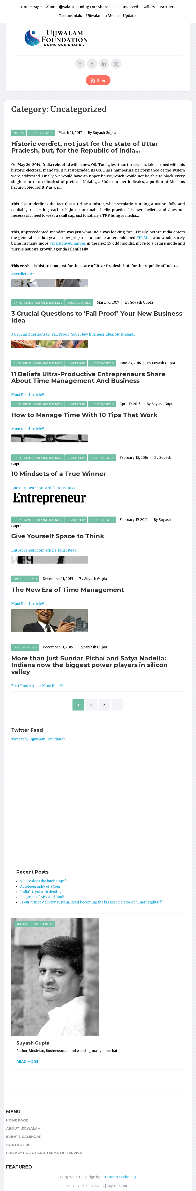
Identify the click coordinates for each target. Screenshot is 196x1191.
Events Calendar (24, 1137)
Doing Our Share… (94, 7)
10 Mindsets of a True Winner (58, 473)
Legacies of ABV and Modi (42, 897)
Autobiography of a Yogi (40, 886)
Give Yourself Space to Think (57, 536)
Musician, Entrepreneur (34, 924)
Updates (130, 15)
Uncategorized (41, 133)
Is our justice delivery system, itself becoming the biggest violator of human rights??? (91, 902)
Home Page (31, 7)
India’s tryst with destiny (41, 892)
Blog (100, 80)
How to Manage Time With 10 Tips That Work (84, 415)
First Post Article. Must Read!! (37, 685)
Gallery (148, 7)
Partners (167, 7)
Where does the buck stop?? (43, 881)
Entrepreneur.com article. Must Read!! (45, 488)
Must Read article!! (27, 394)
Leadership (76, 363)
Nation (19, 133)
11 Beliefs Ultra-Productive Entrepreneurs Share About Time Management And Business (88, 377)
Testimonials (70, 15)
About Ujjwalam (60, 7)
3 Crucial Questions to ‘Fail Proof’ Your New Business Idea (96, 317)
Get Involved (127, 7)
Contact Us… (19, 1145)
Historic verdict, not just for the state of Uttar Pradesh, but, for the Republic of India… (84, 147)
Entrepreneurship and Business (38, 302)
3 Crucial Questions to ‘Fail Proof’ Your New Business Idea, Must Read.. (73, 334)
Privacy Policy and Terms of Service (44, 1153)
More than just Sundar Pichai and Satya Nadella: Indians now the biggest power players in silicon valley (89, 665)
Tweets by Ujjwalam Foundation (38, 739)
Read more (27, 1061)
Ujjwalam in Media (102, 15)
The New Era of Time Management (67, 589)
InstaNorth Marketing (118, 1177)
